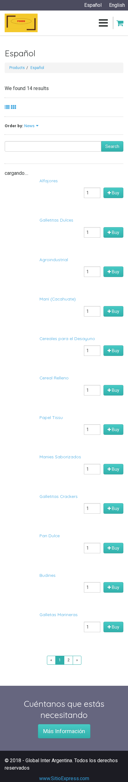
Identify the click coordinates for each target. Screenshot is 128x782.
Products (17, 68)
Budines (47, 575)
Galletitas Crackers (58, 496)
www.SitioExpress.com (64, 778)
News (29, 125)
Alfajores (48, 180)
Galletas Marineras (58, 614)
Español (37, 68)
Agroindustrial (53, 259)
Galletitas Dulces (56, 220)
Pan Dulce (49, 535)
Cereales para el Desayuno (67, 338)
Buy (115, 192)
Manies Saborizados (60, 456)
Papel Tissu (51, 417)
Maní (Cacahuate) (57, 298)
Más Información (64, 731)
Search (112, 146)
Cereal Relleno (54, 377)
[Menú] (73, 23)
